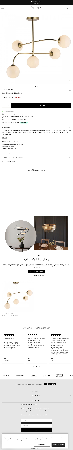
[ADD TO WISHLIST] (70, 90)
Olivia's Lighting (7, 89)
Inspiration (36, 400)
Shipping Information (10, 153)
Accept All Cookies (58, 444)
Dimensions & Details (10, 141)
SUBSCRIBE (36, 430)
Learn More (41, 444)
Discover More (36, 271)
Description (6, 127)
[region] (35, 440)
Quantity (5, 101)
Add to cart (41, 105)
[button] (33, 366)
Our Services (36, 395)
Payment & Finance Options (12, 157)
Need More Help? (8, 162)
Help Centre (36, 391)
